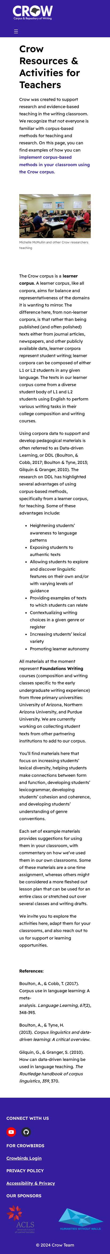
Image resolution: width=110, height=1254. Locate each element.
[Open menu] (16, 31)
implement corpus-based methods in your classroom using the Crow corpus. (54, 164)
